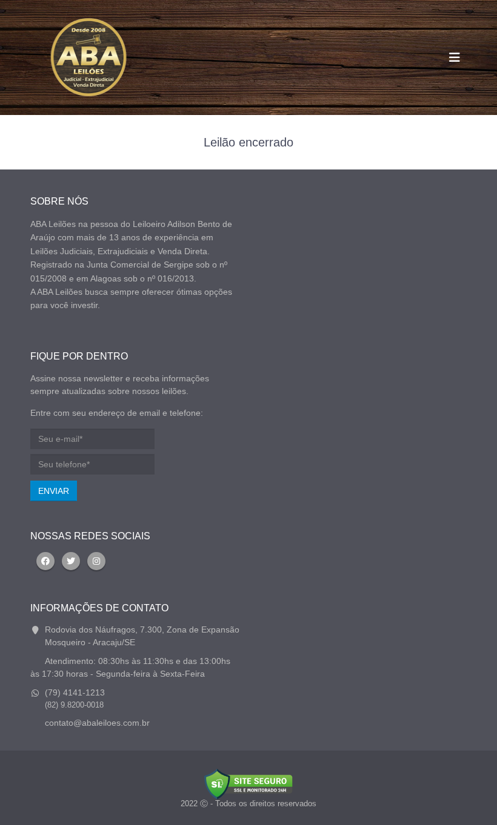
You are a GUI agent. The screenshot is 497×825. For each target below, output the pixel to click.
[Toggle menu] (454, 57)
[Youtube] (96, 561)
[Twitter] (71, 561)
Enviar (53, 491)
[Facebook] (45, 561)
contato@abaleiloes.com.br (97, 723)
